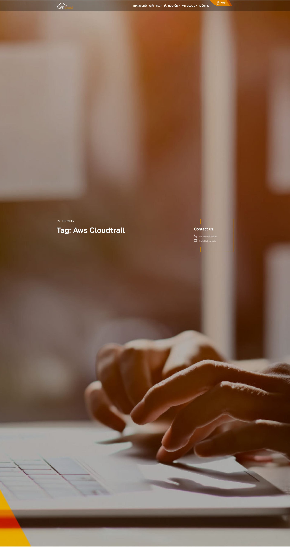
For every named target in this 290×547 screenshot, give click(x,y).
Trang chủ (140, 5)
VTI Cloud (188, 5)
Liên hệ (204, 5)
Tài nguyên (171, 5)
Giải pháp (155, 5)
